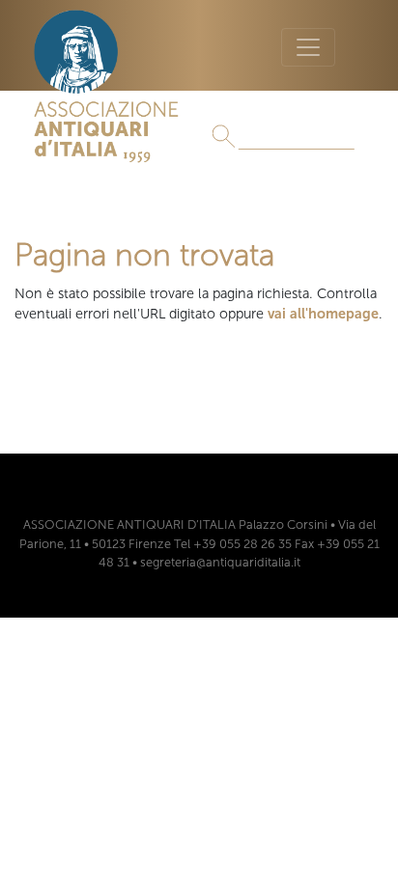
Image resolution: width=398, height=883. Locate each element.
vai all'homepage (323, 313)
